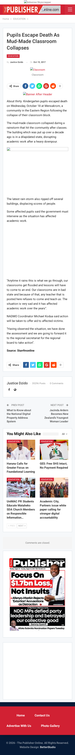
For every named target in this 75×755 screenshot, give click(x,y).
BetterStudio (48, 747)
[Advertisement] (37, 250)
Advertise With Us (19, 726)
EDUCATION (13, 56)
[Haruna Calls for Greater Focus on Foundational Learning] (21, 450)
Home (21, 715)
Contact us (42, 715)
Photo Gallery (50, 726)
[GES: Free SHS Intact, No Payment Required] (54, 450)
